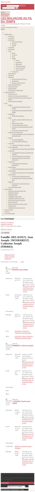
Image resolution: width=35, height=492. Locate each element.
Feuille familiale (9, 257)
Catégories (4, 486)
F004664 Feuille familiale (23, 333)
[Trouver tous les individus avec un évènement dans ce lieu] (29, 291)
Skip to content (5, 2)
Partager (3, 224)
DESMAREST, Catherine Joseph (22, 345)
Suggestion (7, 258)
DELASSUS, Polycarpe (22, 331)
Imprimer (10, 224)
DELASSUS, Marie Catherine (24, 336)
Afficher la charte (6, 229)
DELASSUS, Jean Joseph (20, 269)
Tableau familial (9, 255)
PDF (22, 262)
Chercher (4, 222)
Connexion (10, 222)
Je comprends (5, 232)
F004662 (18, 448)
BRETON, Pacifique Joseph (23, 446)
